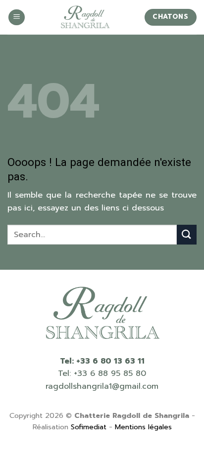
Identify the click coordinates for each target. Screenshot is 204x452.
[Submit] (187, 234)
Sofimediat (88, 426)
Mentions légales (143, 426)
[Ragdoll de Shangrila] (85, 17)
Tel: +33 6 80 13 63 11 (102, 361)
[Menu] (16, 17)
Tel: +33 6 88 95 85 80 (102, 373)
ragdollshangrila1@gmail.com (102, 386)
